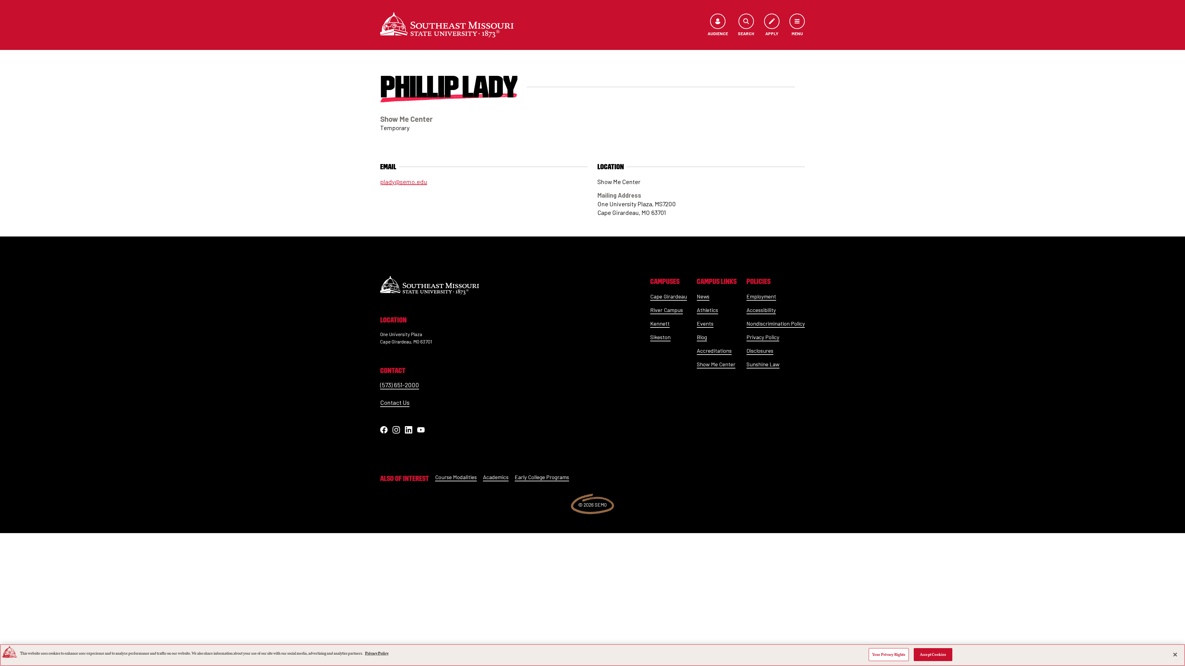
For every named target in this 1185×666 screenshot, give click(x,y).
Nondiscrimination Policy (775, 323)
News (703, 296)
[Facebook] (384, 430)
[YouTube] (421, 430)
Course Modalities (456, 477)
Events (705, 323)
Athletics (707, 309)
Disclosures (759, 350)
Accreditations (714, 350)
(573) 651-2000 (399, 384)
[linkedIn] (408, 430)
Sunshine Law (763, 364)
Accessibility (761, 309)
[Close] (1175, 654)
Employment (761, 296)
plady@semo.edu (403, 181)
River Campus (666, 309)
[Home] (447, 25)
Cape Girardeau (668, 296)
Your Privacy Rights (888, 654)
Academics (496, 477)
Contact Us (395, 402)
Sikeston (660, 337)
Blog (702, 337)
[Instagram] (396, 430)
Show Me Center (716, 364)
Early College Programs (542, 477)
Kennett (660, 323)
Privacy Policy (762, 337)
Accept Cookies (933, 654)
